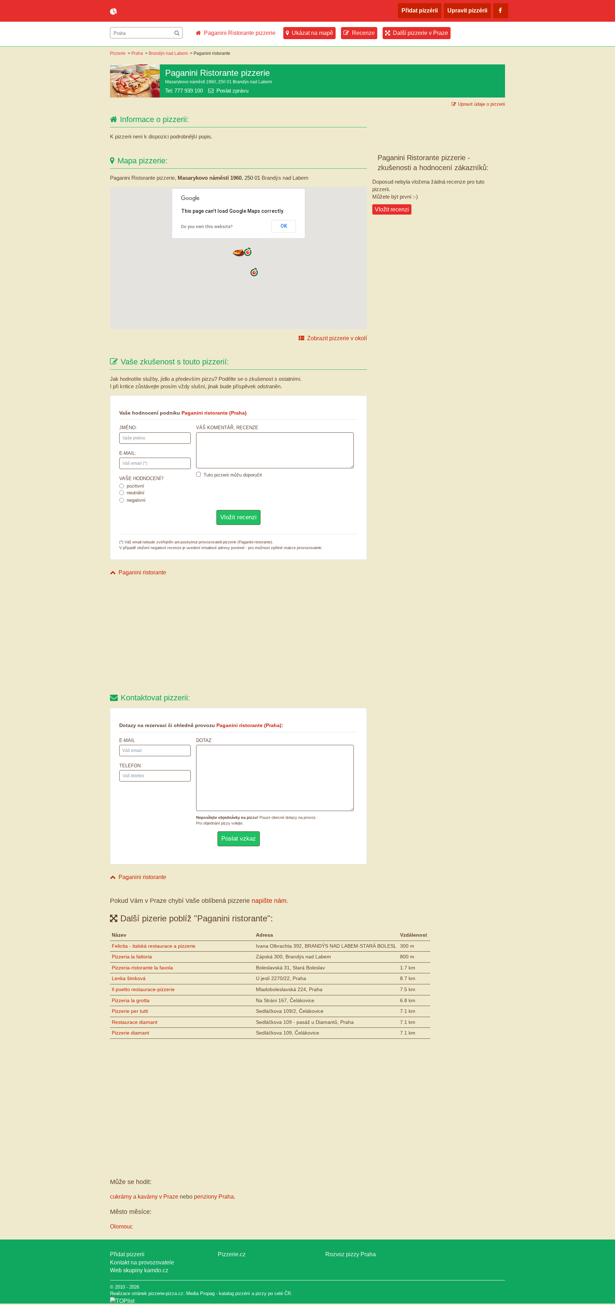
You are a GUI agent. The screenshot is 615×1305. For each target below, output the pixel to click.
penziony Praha (214, 1197)
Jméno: (128, 427)
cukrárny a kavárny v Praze (144, 1197)
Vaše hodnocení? (141, 478)
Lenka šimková (129, 978)
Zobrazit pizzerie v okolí (337, 338)
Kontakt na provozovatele (142, 1262)
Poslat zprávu (232, 91)
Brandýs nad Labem (168, 53)
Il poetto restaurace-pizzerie (143, 989)
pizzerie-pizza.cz (151, 11)
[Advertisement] (238, 635)
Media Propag (200, 1293)
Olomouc (121, 1227)
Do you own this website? (207, 226)
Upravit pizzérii (467, 10)
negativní (136, 500)
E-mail (127, 740)
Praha (137, 53)
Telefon (130, 765)
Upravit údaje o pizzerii (481, 104)
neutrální (135, 492)
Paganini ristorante (142, 572)
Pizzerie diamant (130, 1033)
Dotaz (203, 740)
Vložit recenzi (392, 209)
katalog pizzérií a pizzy (243, 1293)
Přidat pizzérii (419, 10)
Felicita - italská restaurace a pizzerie (153, 946)
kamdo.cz (156, 1270)
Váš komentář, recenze (227, 427)
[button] (238, 252)
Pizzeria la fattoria (132, 956)
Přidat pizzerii (127, 1254)
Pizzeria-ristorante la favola (142, 967)
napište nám (269, 900)
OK (283, 226)
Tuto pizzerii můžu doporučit (233, 475)
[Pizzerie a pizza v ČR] (122, 1301)
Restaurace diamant (134, 1022)
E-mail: (127, 453)
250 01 (252, 178)
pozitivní (135, 486)
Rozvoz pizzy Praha (350, 1254)
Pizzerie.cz (232, 1254)
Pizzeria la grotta (130, 1000)
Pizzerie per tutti (130, 1011)
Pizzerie (118, 53)
